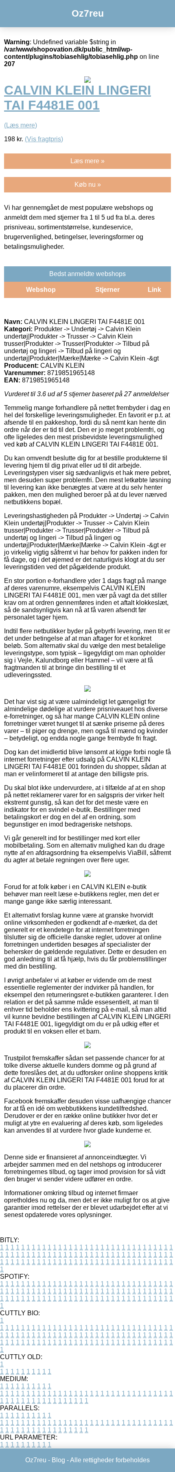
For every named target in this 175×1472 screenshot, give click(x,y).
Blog (58, 1460)
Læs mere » (87, 161)
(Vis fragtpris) (44, 139)
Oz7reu (88, 13)
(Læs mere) (20, 125)
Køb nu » (87, 184)
